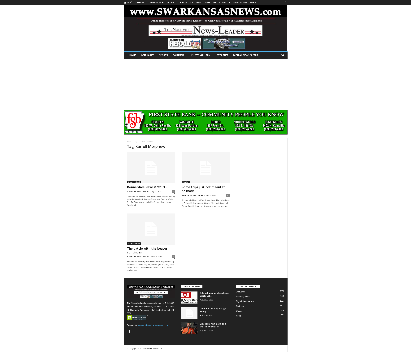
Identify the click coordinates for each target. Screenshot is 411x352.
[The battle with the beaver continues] (151, 229)
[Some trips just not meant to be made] (206, 167)
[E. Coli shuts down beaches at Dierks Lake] (189, 297)
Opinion (185, 182)
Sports (163, 55)
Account (223, 2)
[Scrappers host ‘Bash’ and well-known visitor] (189, 328)
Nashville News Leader (138, 191)
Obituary (240, 306)
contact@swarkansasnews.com (153, 325)
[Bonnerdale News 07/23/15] (151, 167)
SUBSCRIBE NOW (240, 2)
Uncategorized (134, 182)
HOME (198, 2)
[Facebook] (285, 2)
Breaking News (243, 296)
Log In (253, 2)
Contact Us (210, 2)
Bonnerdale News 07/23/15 (147, 187)
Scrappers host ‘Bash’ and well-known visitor (213, 325)
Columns (178, 55)
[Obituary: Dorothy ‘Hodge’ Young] (189, 313)
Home (132, 55)
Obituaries (147, 55)
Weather (222, 55)
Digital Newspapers (245, 55)
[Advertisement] (205, 82)
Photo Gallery (200, 55)
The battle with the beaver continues (147, 250)
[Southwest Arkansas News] (206, 28)
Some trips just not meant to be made (204, 189)
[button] (282, 55)
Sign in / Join (186, 2)
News (238, 316)
